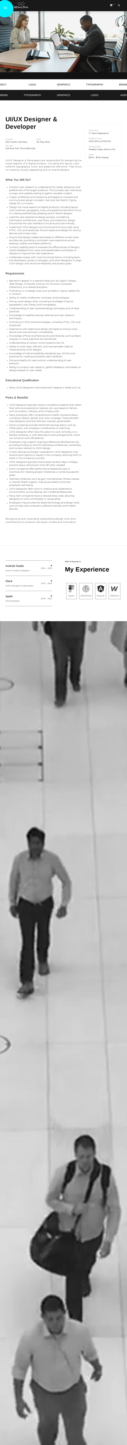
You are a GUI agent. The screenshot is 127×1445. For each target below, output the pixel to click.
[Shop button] (111, 5)
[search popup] (119, 5)
